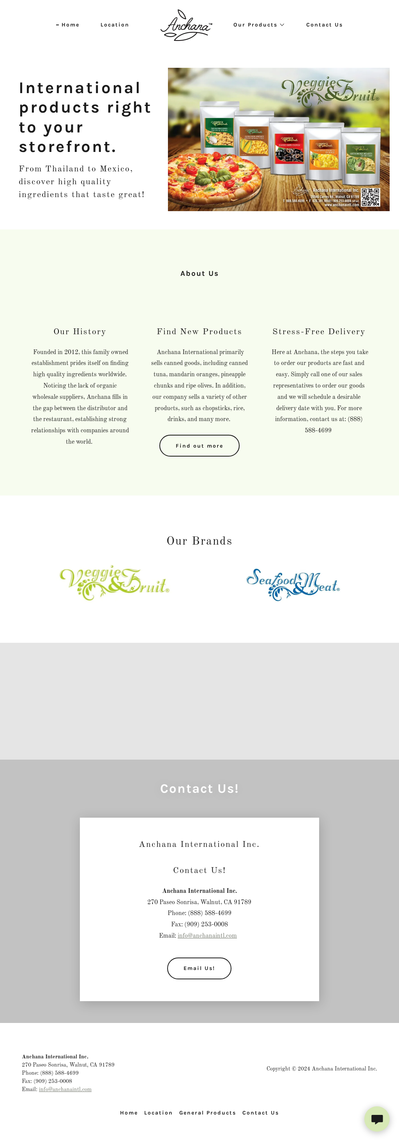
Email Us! (199, 968)
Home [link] (70, 24)
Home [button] (129, 1112)
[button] (256, 25)
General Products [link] (207, 1112)
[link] (186, 25)
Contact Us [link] (324, 24)
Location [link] (115, 24)
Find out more (199, 446)
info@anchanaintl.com (207, 936)
